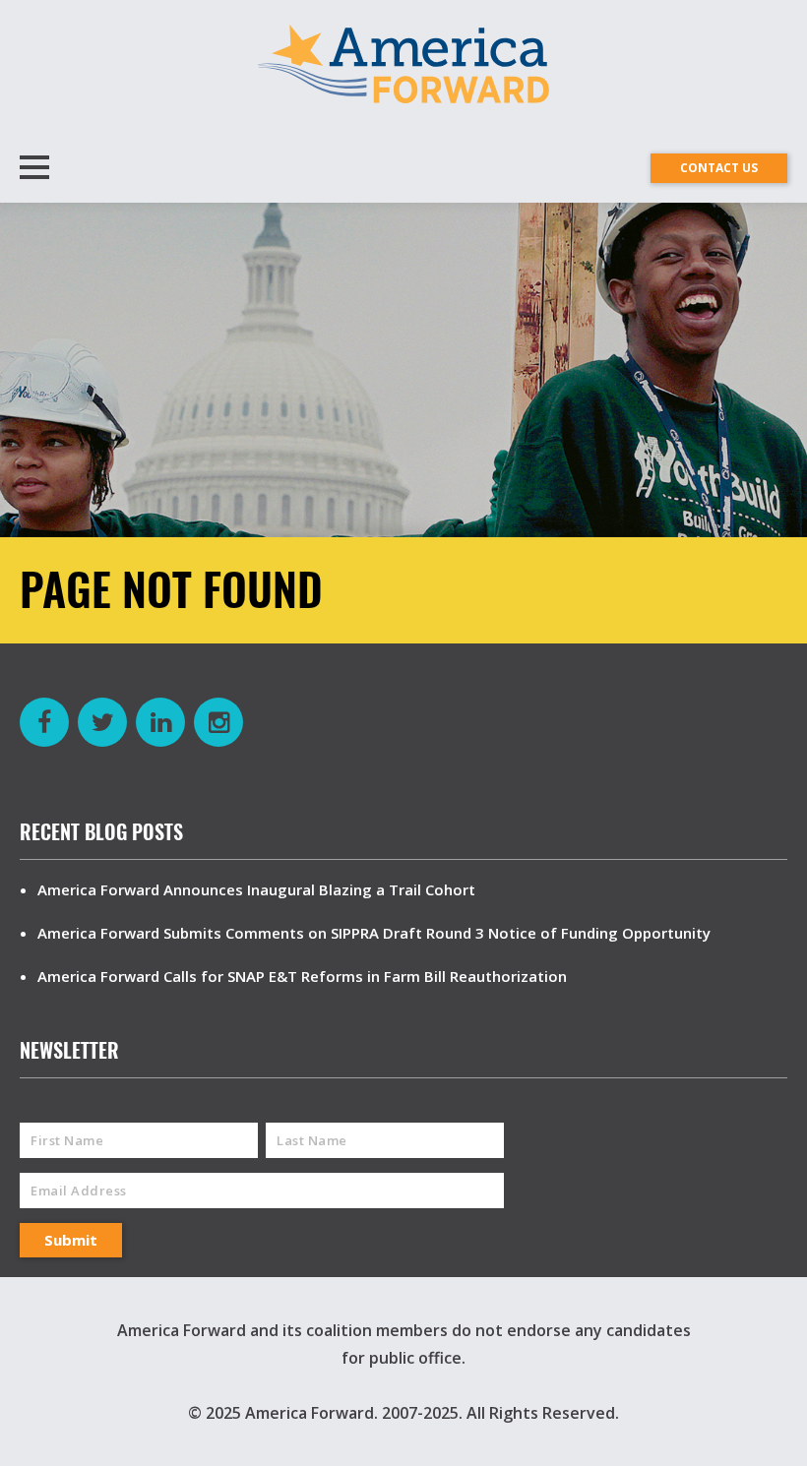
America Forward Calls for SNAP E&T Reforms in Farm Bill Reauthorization (302, 976)
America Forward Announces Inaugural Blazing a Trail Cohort (256, 889)
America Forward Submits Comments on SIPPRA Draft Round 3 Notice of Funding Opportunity (374, 933)
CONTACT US (719, 167)
